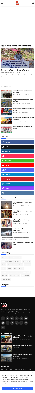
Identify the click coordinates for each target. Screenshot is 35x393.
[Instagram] (12, 318)
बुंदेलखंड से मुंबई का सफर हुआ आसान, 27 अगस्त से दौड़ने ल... (23, 118)
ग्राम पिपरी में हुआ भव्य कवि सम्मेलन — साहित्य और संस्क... (22, 211)
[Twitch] (21, 323)
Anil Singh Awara (17, 232)
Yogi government (14, 275)
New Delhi (4, 275)
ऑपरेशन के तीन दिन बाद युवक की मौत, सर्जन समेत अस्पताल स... (22, 91)
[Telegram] (8, 323)
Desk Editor (15, 94)
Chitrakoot (5, 257)
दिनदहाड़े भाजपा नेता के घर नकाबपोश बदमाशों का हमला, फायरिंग (15, 237)
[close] (32, 373)
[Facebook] (3, 318)
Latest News (11, 265)
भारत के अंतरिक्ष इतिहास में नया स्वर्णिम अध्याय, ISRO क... (23, 203)
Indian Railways (6, 279)
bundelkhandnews (7, 261)
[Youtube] (26, 318)
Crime (3, 268)
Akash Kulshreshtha (5, 72)
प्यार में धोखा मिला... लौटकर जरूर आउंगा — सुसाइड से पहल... (22, 229)
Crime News (15, 272)
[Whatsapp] (21, 318)
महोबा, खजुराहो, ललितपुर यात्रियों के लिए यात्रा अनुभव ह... (22, 346)
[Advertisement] (17, 26)
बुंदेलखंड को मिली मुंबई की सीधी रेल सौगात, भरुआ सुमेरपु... (23, 337)
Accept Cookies (17, 388)
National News (6, 272)
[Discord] (3, 323)
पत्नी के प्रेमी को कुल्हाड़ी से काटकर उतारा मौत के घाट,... (23, 243)
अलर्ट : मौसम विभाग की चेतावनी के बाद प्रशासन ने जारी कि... (23, 109)
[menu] (2, 3)
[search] (33, 3)
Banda (3, 265)
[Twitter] (8, 318)
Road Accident (25, 275)
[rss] (3, 327)
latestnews (17, 261)
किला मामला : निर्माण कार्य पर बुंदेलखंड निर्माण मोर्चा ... (15, 70)
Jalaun (20, 268)
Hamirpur (27, 265)
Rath (15, 268)
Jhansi (9, 268)
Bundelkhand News (15, 257)
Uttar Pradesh (26, 261)
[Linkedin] (17, 323)
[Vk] (26, 323)
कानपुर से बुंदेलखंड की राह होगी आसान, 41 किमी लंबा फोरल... (23, 100)
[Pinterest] (12, 323)
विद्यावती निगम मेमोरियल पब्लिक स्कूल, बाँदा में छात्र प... (22, 127)
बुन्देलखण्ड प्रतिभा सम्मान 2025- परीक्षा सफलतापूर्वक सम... (21, 220)
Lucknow (20, 265)
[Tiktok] (17, 318)
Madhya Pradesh (25, 272)
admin (14, 223)
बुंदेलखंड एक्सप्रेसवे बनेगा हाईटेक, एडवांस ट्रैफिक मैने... (22, 355)
